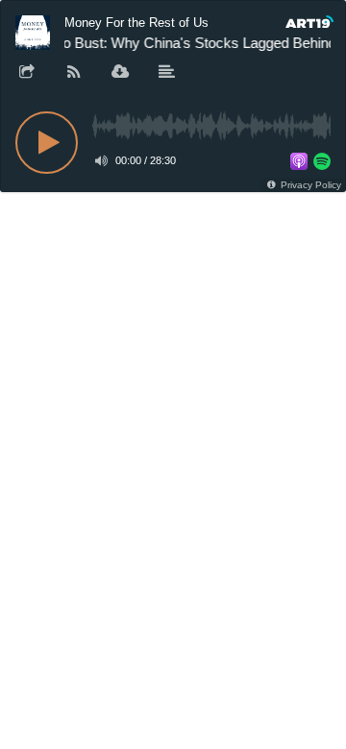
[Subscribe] (74, 73)
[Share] (27, 73)
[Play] (46, 142)
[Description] (167, 73)
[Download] (120, 73)
